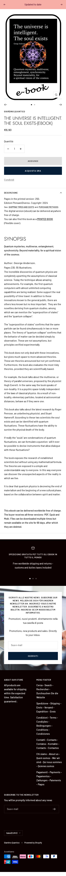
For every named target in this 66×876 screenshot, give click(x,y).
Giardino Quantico (14, 111)
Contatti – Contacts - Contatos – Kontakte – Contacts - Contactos (47, 743)
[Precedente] (5, 105)
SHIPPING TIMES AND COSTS (21, 207)
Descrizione (11, 193)
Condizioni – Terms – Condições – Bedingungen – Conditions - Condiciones (47, 725)
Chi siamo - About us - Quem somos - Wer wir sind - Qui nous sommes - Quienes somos (49, 760)
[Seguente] (60, 105)
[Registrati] (54, 809)
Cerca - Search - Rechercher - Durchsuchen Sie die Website (47, 691)
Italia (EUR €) (11, 833)
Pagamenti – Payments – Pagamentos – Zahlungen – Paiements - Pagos (49, 778)
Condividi (9, 179)
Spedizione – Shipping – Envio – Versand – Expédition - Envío (48, 707)
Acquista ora (33, 171)
